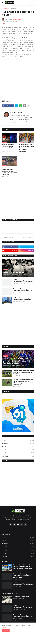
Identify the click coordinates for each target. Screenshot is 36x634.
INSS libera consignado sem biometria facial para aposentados (23, 280)
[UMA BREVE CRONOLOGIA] (7, 599)
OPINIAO (18, 446)
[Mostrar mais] (28, 105)
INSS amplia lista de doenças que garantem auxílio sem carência (23, 298)
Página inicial (5, 8)
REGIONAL (18, 456)
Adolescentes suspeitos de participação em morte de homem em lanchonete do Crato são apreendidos (26, 148)
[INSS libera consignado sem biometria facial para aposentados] (7, 282)
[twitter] (14, 524)
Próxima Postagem (28, 237)
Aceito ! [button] (5, 630)
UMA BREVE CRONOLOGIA (21, 597)
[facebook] (10, 524)
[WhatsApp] (20, 105)
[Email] (24, 105)
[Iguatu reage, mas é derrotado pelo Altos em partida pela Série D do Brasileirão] (7, 373)
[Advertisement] (18, 80)
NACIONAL (18, 443)
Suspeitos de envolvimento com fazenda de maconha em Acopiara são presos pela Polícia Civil (9, 171)
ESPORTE (18, 540)
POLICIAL (13, 8)
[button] (2, 2)
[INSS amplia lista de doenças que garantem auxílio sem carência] (7, 300)
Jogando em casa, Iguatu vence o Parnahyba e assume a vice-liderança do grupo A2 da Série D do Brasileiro (23, 382)
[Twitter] (16, 105)
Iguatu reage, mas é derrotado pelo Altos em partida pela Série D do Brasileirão (23, 372)
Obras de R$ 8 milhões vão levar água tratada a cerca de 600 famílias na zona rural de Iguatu (22, 566)
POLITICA (18, 453)
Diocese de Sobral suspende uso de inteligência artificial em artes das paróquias (23, 290)
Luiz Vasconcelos (17, 113)
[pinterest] (25, 524)
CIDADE (18, 440)
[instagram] (21, 524)
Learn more (5, 627)
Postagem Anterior (8, 237)
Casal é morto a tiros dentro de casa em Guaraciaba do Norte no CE (9, 147)
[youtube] (18, 524)
